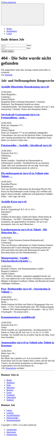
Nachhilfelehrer (13, 415)
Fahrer (9, 410)
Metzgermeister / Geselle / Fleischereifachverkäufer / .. (16, 259)
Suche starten (7, 51)
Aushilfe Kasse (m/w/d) (14, 201)
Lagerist (10, 413)
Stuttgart (10, 400)
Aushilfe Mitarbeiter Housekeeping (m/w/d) (25, 86)
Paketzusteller (12, 418)
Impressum (11, 432)
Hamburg (11, 382)
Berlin (9, 380)
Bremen (10, 390)
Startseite (9, 75)
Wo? (29, 48)
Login (9, 33)
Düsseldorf (11, 397)
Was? (29, 45)
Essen (9, 392)
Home (9, 29)
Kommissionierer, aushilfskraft (18, 317)
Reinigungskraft (13, 420)
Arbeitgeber (12, 429)
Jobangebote (10, 368)
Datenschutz (12, 434)
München (11, 387)
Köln (9, 385)
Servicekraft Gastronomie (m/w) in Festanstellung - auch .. (20, 116)
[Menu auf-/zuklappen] (22, 14)
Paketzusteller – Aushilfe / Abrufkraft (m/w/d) (26, 145)
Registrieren (12, 31)
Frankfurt (11, 395)
